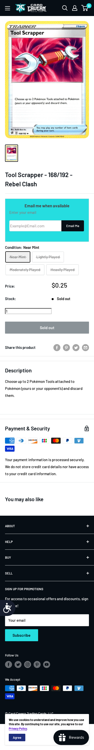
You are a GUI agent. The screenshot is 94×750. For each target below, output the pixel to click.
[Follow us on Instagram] (27, 664)
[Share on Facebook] (56, 347)
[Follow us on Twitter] (18, 664)
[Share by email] (85, 347)
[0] (85, 8)
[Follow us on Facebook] (8, 664)
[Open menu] (7, 8)
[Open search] (65, 8)
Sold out (47, 327)
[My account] (74, 8)
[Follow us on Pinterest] (37, 664)
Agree (17, 737)
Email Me (72, 226)
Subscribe (22, 635)
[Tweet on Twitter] (75, 347)
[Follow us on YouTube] (46, 664)
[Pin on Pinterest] (66, 347)
